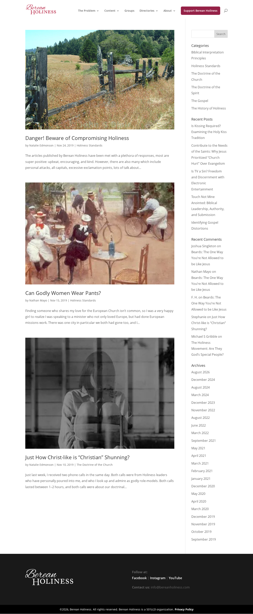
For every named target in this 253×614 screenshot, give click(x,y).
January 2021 (201, 478)
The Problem (86, 10)
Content (109, 10)
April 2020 (198, 501)
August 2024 (200, 387)
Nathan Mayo (38, 300)
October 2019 (201, 531)
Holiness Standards (89, 145)
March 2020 (200, 509)
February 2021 (202, 471)
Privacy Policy (184, 609)
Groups (129, 10)
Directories (147, 10)
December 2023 (203, 402)
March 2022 (200, 433)
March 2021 (200, 463)
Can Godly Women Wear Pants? (63, 293)
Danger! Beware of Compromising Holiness (77, 138)
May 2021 (198, 448)
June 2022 (198, 425)
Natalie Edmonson (41, 145)
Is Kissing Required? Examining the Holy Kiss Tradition (209, 132)
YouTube (175, 578)
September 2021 (203, 440)
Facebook (139, 578)
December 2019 (203, 516)
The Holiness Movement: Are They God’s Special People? (207, 348)
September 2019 (203, 539)
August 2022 (200, 417)
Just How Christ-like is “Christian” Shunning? (77, 457)
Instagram (157, 578)
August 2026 (200, 372)
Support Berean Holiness (200, 10)
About (167, 10)
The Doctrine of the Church (95, 465)
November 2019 (203, 524)
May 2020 (198, 493)
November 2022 (203, 410)
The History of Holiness (208, 108)
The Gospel (199, 101)
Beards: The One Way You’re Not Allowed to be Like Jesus (207, 258)
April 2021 (198, 455)
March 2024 (200, 395)
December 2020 (203, 486)
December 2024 (203, 379)
